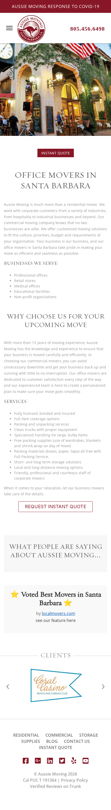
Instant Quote (55, 153)
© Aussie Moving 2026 (55, 774)
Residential (26, 735)
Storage (88, 735)
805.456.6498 (87, 28)
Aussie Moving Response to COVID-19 (55, 6)
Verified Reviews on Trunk (55, 786)
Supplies (30, 741)
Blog (52, 741)
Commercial (59, 735)
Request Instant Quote (55, 506)
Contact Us (77, 741)
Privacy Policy (74, 780)
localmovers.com (58, 613)
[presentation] (103, 685)
